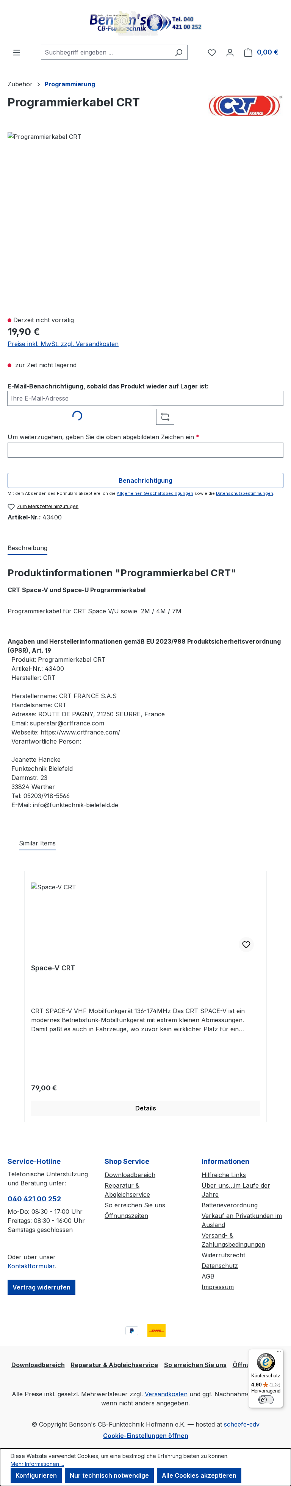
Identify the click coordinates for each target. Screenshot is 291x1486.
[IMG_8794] (44, 136)
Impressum (218, 1287)
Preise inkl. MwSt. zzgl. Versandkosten (63, 344)
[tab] (27, 548)
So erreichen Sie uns (135, 1205)
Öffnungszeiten (126, 1215)
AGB (208, 1276)
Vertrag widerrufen (41, 1287)
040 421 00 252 (34, 1199)
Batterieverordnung (230, 1205)
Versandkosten (166, 1394)
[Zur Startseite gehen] (145, 22)
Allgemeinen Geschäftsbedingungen (155, 493)
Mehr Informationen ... (37, 1464)
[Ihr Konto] (230, 52)
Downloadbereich (130, 1175)
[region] (145, 220)
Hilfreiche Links (224, 1175)
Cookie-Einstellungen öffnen (145, 1435)
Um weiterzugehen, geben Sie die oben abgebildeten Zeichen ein (103, 437)
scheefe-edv (242, 1424)
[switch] (266, 1399)
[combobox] (105, 52)
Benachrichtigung (145, 480)
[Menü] (17, 52)
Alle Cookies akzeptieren (199, 1475)
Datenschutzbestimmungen (244, 493)
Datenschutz (220, 1265)
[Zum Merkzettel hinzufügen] (246, 944)
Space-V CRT (53, 968)
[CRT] (245, 105)
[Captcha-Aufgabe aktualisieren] (165, 417)
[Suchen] (179, 52)
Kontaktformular (31, 1266)
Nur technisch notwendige (109, 1475)
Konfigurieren (36, 1475)
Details (145, 1108)
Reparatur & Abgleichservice (114, 1365)
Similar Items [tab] (37, 843)
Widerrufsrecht (223, 1255)
